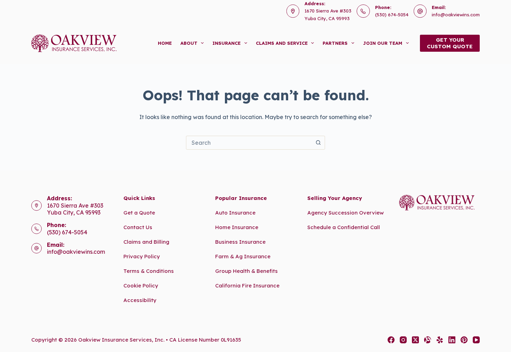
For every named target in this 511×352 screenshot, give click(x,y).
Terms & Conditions (148, 271)
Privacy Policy (141, 256)
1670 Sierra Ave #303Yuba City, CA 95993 (75, 209)
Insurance (226, 43)
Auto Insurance (235, 212)
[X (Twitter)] (415, 339)
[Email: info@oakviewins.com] (36, 248)
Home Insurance (236, 227)
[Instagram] (403, 339)
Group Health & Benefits (246, 271)
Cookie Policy (140, 285)
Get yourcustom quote (450, 43)
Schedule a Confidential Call (343, 227)
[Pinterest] (464, 339)
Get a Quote (139, 212)
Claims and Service (282, 43)
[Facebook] (391, 339)
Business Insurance (240, 241)
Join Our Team (382, 43)
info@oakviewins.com (456, 14)
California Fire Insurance (247, 285)
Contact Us (137, 227)
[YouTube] (476, 339)
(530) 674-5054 (391, 14)
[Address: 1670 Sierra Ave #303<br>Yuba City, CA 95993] (36, 205)
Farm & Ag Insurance (242, 256)
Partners (335, 43)
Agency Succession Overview (345, 212)
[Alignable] (427, 339)
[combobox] (248, 143)
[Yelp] (439, 339)
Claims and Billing (146, 241)
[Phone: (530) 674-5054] (36, 229)
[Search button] (318, 142)
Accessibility (139, 300)
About (188, 43)
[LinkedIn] (451, 339)
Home (165, 43)
